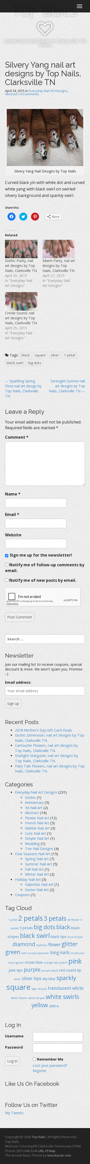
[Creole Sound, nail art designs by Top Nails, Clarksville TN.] (21, 301)
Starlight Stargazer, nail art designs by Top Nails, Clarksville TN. (46, 758)
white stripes (36, 998)
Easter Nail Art (37, 889)
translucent (59, 988)
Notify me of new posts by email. (42, 580)
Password (14, 1047)
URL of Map (47, 1151)
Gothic (30, 797)
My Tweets (14, 1112)
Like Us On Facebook (32, 1084)
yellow (40, 1005)
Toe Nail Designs (39, 848)
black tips (58, 936)
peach (63, 962)
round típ (73, 970)
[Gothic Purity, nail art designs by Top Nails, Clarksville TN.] (21, 249)
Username (14, 1036)
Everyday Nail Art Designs (48, 90)
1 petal (69, 355)
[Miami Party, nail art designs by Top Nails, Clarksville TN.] (58, 249)
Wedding (32, 843)
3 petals (55, 918)
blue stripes (75, 937)
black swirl (15, 362)
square (40, 355)
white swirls (62, 996)
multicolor (78, 953)
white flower (19, 998)
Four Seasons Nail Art (32, 853)
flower (54, 944)
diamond (23, 944)
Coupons (22, 894)
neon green (16, 962)
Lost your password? (50, 1065)
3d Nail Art (33, 807)
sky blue (49, 978)
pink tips (16, 970)
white (78, 988)
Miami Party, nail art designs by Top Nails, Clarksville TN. (58, 265)
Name (12, 494)
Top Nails (39, 1137)
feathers (41, 945)
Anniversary (34, 802)
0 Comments (29, 94)
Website (13, 535)
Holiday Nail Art (28, 879)
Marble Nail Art (37, 828)
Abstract (11, 94)
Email (12, 514)
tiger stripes (39, 989)
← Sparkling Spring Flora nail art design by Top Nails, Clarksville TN (23, 388)
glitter (70, 944)
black (26, 355)
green (12, 952)
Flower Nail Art (37, 818)
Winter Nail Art (37, 874)
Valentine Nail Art (39, 884)
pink (75, 961)
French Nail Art (37, 823)
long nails (60, 952)
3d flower (73, 919)
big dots (34, 362)
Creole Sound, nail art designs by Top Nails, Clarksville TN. (21, 318)
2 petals (30, 918)
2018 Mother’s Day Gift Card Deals (43, 730)
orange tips (51, 962)
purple (32, 969)
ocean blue (34, 962)
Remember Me (50, 1059)
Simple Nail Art (37, 838)
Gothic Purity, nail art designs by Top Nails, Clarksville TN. (21, 265)
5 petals (26, 927)
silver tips (31, 978)
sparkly (66, 978)
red (62, 970)
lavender (43, 953)
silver (55, 355)
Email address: (18, 682)
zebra (53, 1005)
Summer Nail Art (38, 864)
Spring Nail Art (37, 858)
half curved (28, 953)
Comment (16, 437)
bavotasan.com (59, 1155)
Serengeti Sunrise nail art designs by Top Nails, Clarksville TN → (67, 386)
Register (39, 1070)
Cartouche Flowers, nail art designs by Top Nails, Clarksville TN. (46, 748)
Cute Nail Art (35, 833)
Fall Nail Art (34, 869)
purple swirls (50, 970)
